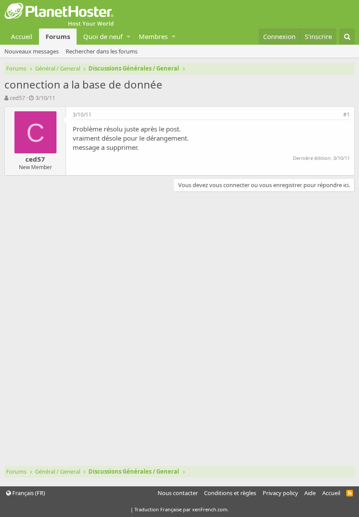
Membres (153, 36)
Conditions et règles (230, 493)
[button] (128, 36)
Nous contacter (178, 493)
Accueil (21, 36)
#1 (346, 114)
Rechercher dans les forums (101, 51)
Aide (310, 493)
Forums (58, 36)
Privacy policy (280, 493)
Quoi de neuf (103, 36)
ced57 (17, 98)
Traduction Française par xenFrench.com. (181, 509)
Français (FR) (28, 493)
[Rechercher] (347, 36)
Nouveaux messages (31, 51)
